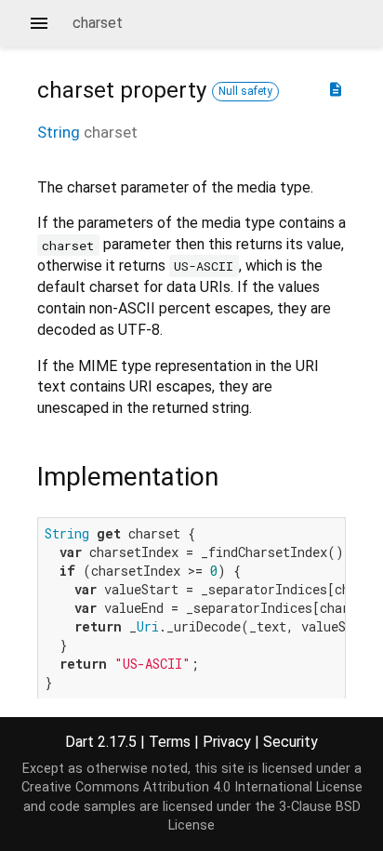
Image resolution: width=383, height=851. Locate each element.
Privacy (227, 742)
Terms (170, 742)
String (58, 132)
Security (290, 742)
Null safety (245, 91)
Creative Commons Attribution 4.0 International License (192, 787)
